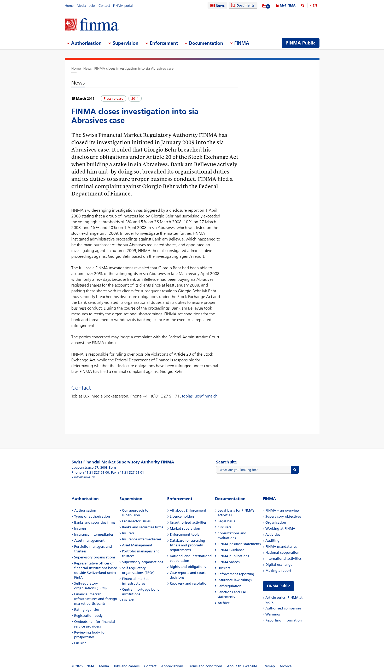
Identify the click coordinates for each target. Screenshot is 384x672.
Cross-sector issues (136, 521)
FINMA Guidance (231, 550)
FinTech (80, 643)
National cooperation (282, 553)
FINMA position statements (239, 544)
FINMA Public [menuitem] (300, 43)
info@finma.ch (84, 477)
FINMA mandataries (281, 546)
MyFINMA (287, 5)
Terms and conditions (205, 666)
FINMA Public (278, 586)
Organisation (275, 522)
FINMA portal (123, 6)
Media (81, 6)
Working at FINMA (280, 528)
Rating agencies (86, 610)
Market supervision (185, 528)
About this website (242, 666)
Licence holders (182, 516)
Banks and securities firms (94, 522)
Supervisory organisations (94, 557)
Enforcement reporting (236, 574)
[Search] (302, 6)
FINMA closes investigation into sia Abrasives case (133, 68)
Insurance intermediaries (93, 534)
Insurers (80, 528)
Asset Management (137, 545)
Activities (272, 534)
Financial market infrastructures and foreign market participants (95, 599)
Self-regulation (229, 586)
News (220, 6)
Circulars (224, 527)
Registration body (88, 616)
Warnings (273, 614)
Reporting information (283, 620)
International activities (283, 559)
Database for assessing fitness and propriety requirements (187, 545)
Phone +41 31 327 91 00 (90, 472)
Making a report (278, 571)
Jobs (92, 6)
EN (315, 5)
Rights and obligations (188, 567)
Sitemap (268, 666)
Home (69, 6)
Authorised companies (283, 608)
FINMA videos (229, 562)
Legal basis (226, 521)
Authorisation (85, 510)
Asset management (89, 540)
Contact (104, 6)
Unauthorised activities (188, 522)
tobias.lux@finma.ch (200, 396)
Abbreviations (172, 666)
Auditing (272, 540)
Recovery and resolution (189, 583)
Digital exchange (278, 565)
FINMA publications (233, 556)
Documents (245, 5)
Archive (224, 603)
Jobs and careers (126, 666)
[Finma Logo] (92, 25)
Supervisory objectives (283, 516)
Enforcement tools (184, 534)
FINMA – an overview (282, 510)
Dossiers (224, 568)
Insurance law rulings (235, 580)
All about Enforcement (188, 510)
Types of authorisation (92, 516)
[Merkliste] (264, 6)
